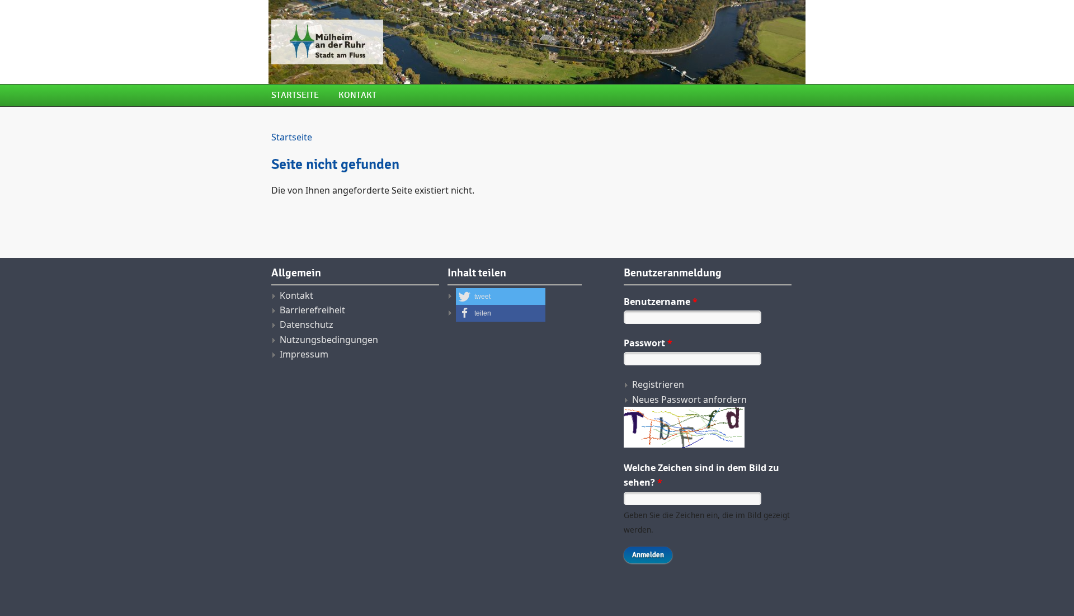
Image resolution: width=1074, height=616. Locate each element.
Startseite (295, 95)
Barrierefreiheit (312, 310)
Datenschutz (306, 324)
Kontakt (357, 95)
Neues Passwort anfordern (689, 399)
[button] (500, 296)
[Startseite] (444, 42)
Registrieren (658, 384)
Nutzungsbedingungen (329, 339)
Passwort (648, 343)
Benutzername (661, 301)
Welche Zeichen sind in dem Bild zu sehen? (701, 475)
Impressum (304, 354)
